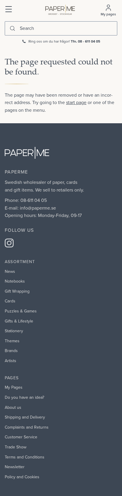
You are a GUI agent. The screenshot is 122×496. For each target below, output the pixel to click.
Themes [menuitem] (12, 341)
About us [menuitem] (13, 407)
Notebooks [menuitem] (15, 281)
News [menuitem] (10, 271)
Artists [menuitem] (10, 361)
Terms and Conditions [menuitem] (24, 457)
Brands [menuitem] (11, 351)
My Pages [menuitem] (14, 387)
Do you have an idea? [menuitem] (24, 397)
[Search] (12, 28)
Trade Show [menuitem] (15, 447)
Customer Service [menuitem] (21, 437)
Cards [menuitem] (10, 301)
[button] (8, 8)
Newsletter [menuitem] (15, 467)
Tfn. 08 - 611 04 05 (85, 41)
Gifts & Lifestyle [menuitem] (19, 321)
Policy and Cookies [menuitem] (22, 477)
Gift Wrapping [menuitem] (17, 291)
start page (76, 102)
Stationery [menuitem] (14, 331)
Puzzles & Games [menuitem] (21, 311)
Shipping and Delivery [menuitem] (25, 417)
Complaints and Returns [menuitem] (27, 427)
